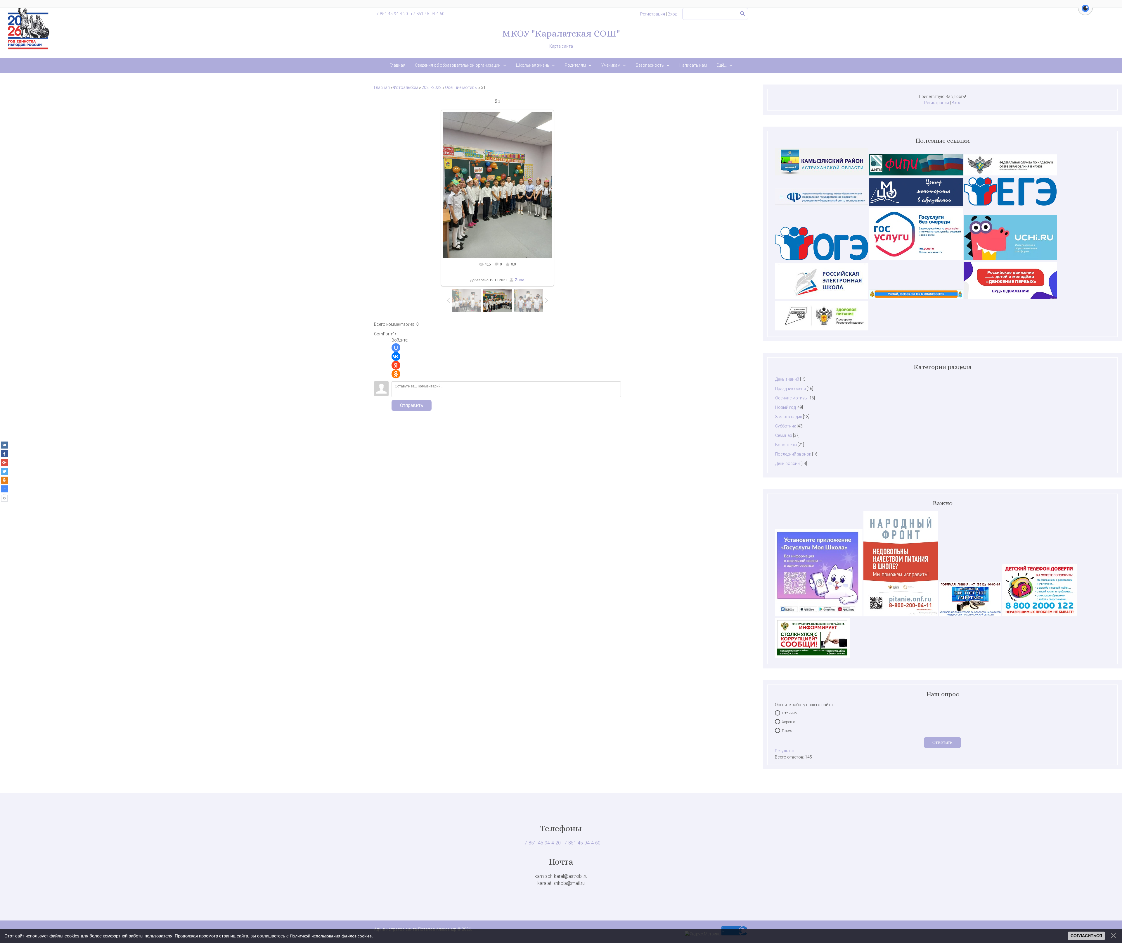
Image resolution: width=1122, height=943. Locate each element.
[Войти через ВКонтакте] (396, 356)
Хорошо (788, 722)
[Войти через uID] (396, 347)
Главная (382, 87)
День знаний (787, 379)
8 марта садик (788, 416)
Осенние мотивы (461, 87)
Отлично (789, 713)
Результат (785, 751)
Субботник (785, 426)
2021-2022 (431, 87)
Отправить (411, 405)
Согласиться (1086, 935)
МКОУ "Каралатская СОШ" (561, 33)
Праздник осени (790, 388)
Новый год (785, 407)
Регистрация (652, 14)
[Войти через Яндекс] (396, 365)
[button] (1085, 11)
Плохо (787, 730)
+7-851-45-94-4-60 (427, 13)
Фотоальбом (405, 87)
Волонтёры (786, 444)
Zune (519, 279)
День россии (787, 463)
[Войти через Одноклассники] (396, 374)
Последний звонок (793, 454)
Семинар (783, 435)
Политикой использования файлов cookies (331, 936)
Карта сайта (561, 46)
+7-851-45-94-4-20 (391, 13)
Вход (672, 14)
